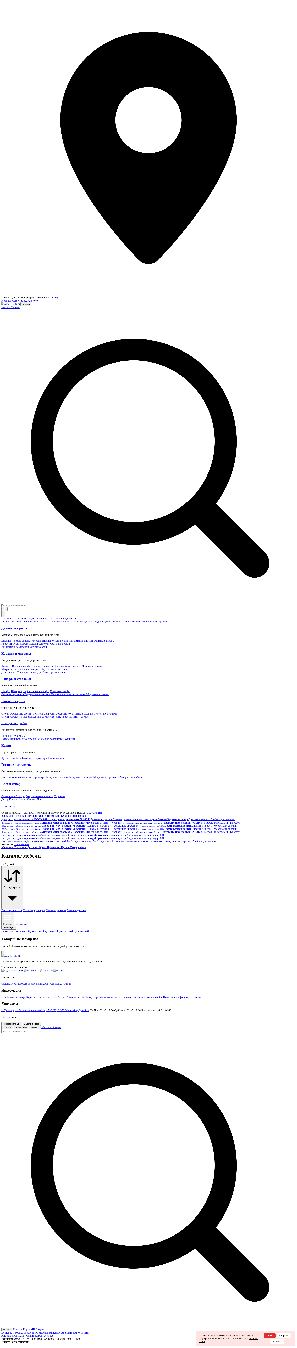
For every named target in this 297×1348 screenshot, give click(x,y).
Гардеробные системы (37, 694)
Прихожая (54, 618)
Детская (36, 618)
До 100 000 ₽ (81, 931)
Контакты (83, 1332)
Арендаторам (9, 300)
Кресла (24, 643)
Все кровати (19, 666)
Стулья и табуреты (21, 716)
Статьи (61, 997)
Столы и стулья (13, 701)
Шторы (22, 799)
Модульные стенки (97, 694)
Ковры (13, 799)
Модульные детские (81, 777)
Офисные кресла (60, 643)
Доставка (56, 983)
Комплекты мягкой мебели (31, 646)
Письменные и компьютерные (49, 713)
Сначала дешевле (56, 910)
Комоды (6, 735)
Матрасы (6, 669)
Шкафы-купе (18, 691)
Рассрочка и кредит (39, 983)
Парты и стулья (79, 716)
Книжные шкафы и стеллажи (68, 694)
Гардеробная (68, 618)
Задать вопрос (31, 1024)
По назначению (10, 777)
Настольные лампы (42, 796)
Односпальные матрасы (27, 669)
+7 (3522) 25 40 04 (57, 1010)
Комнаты (8, 806)
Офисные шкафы (60, 691)
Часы (40, 799)
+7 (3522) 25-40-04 (28, 300)
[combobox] (17, 605)
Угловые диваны (41, 640)
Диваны (6, 640)
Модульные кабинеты (133, 777)
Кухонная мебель (11, 758)
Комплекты (8, 646)
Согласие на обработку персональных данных (93, 997)
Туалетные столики (105, 713)
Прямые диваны (21, 640)
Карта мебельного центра (41, 997)
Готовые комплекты (16, 764)
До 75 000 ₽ (66, 931)
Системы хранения (12, 694)
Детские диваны (83, 640)
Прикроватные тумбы (23, 738)
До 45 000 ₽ (37, 931)
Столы (5, 713)
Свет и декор (11, 784)
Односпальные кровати (67, 666)
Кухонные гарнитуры (34, 758)
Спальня (18, 618)
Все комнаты (94, 812)
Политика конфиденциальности (182, 997)
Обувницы (68, 738)
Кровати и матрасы (16, 653)
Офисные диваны (104, 640)
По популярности (11, 910)
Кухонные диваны (62, 640)
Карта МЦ (52, 297)
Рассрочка (30, 1332)
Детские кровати (92, 666)
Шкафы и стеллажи (16, 679)
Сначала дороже (76, 910)
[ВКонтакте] (2, 1345)
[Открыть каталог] (3, 614)
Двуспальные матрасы (54, 669)
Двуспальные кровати (40, 666)
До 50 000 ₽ (52, 931)
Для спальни (8, 672)
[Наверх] (2, 952)
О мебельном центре (13, 997)
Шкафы (5, 691)
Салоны (15, 307)
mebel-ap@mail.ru (78, 1010)
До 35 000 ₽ (23, 931)
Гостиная (7, 618)
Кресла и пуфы (10, 643)
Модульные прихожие (106, 777)
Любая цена (8, 931)
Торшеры (59, 796)
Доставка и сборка (12, 1332)
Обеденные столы (20, 713)
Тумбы (5, 738)
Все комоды (18, 735)
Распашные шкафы (38, 691)
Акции (67, 983)
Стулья (5, 716)
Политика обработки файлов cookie (141, 997)
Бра (28, 796)
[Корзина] (6, 609)
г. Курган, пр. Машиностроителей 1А (23, 1010)
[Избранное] (2, 609)
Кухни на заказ (56, 758)
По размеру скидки (34, 910)
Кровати (6, 666)
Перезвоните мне (12, 1024)
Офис (44, 618)
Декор (4, 799)
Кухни (6, 745)
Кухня (27, 618)
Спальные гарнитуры (29, 672)
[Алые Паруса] (10, 303)
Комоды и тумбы (14, 723)
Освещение (8, 796)
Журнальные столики (80, 713)
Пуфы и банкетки (39, 643)
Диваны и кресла (14, 628)
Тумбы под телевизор (49, 738)
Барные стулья (40, 716)
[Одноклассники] (1, 1345)
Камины (32, 799)
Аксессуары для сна (54, 672)
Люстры (20, 796)
